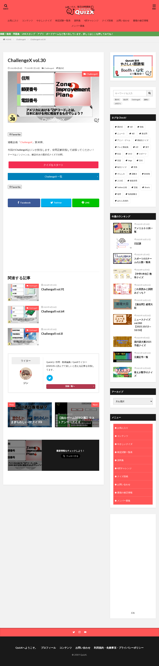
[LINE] (85, 203)
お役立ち (118, 103)
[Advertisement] (30, 237)
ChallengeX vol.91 (52, 289)
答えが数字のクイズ (143, 374)
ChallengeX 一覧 (53, 176)
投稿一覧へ (70, 386)
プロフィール (48, 647)
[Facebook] (24, 203)
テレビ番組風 (122, 147)
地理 (119, 194)
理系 (135, 167)
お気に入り (13, 20)
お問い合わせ (122, 20)
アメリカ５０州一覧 (143, 230)
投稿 (141, 127)
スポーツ (142, 154)
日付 (141, 160)
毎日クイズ (122, 167)
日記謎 (137, 243)
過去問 (125, 99)
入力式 (120, 180)
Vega (130, 160)
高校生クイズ (142, 140)
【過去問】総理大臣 (143, 306)
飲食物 (147, 174)
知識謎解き (132, 194)
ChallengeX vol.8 (52, 333)
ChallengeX (21, 39)
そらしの (121, 174)
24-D (130, 154)
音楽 (119, 160)
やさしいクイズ (44, 20)
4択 (133, 133)
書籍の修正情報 (140, 20)
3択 (131, 127)
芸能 (136, 187)
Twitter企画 (122, 187)
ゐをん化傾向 (122, 201)
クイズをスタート (53, 164)
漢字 (147, 147)
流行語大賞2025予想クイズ (142, 343)
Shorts (147, 187)
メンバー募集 (77, 25)
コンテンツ (27, 20)
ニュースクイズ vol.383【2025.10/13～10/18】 (142, 324)
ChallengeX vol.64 (52, 311)
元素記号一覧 (141, 357)
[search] (150, 93)
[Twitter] (56, 203)
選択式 (61, 68)
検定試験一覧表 (62, 20)
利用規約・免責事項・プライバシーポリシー (119, 647)
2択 (136, 147)
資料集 (77, 20)
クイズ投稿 (107, 20)
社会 (119, 154)
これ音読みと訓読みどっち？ (143, 291)
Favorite (15, 134)
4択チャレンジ (91, 20)
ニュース (121, 133)
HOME (8, 39)
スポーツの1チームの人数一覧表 (143, 260)
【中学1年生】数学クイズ (143, 275)
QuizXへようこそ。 (26, 647)
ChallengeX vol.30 (37, 39)
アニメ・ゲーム (123, 140)
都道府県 (133, 180)
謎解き (146, 99)
